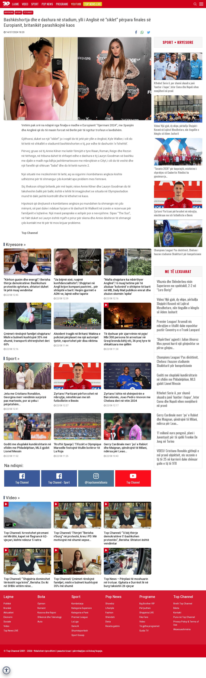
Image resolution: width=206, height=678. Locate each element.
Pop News (47, 4)
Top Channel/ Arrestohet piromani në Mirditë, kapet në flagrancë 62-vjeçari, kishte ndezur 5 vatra (26, 536)
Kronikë (7, 608)
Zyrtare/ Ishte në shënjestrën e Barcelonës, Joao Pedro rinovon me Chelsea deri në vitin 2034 (127, 399)
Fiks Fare (143, 617)
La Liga (75, 621)
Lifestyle (109, 608)
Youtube (76, 4)
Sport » (12, 358)
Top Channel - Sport (59, 482)
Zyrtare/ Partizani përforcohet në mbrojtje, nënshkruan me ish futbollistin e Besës (76, 399)
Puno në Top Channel (184, 617)
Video (25, 4)
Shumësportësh (79, 630)
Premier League (79, 617)
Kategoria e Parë (79, 612)
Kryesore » (16, 244)
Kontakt (177, 612)
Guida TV (144, 630)
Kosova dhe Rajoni (46, 612)
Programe (62, 4)
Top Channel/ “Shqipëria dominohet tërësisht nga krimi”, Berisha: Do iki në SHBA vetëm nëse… (27, 582)
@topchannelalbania (96, 482)
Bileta (176, 608)
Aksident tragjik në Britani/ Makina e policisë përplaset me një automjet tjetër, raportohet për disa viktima (77, 339)
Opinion (41, 603)
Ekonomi (8, 617)
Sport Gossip (77, 635)
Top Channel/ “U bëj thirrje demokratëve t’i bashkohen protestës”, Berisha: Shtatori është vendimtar (126, 538)
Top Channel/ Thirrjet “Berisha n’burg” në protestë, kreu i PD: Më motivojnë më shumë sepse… (75, 536)
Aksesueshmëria (182, 629)
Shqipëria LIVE (146, 612)
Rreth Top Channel (182, 603)
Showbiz (109, 603)
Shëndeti (110, 617)
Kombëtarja (77, 603)
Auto (39, 621)
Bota (41, 597)
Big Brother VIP (147, 603)
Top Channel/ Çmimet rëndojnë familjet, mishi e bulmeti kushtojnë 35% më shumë (76, 582)
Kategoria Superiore (81, 608)
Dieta (108, 621)
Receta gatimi (112, 626)
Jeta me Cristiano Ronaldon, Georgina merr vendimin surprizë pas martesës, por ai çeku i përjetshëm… (25, 401)
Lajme (15, 4)
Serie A (75, 626)
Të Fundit (28, 12)
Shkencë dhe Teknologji (49, 617)
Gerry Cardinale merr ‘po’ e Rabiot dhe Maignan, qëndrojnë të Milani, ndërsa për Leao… (126, 449)
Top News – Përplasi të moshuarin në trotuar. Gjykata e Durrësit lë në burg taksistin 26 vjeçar (126, 582)
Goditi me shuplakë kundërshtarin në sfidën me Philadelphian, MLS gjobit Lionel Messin (27, 449)
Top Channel (22, 482)
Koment (41, 608)
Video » (13, 497)
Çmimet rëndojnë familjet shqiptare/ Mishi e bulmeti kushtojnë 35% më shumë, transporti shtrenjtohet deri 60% (27, 341)
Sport (35, 4)
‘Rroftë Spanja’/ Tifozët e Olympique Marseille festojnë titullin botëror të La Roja (77, 449)
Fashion (109, 612)
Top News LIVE (92, 4)
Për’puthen (145, 608)
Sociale (7, 621)
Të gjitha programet (149, 626)
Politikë (7, 603)
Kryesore (9, 12)
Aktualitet (9, 612)
